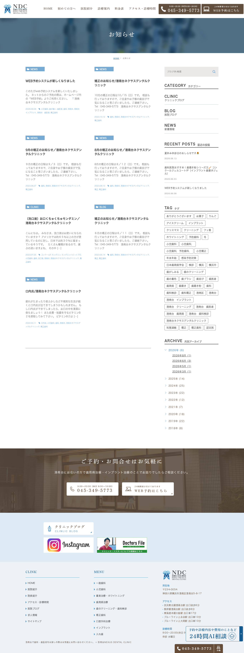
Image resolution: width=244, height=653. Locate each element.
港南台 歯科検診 (199, 313)
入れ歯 (99, 634)
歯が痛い (52, 109)
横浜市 (212, 265)
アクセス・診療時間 (38, 602)
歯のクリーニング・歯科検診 (111, 608)
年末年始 (171, 258)
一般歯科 (101, 583)
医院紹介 (32, 589)
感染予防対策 (188, 258)
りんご (212, 216)
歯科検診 (171, 293)
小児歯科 (44, 109)
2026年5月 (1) (181, 366)
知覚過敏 (171, 327)
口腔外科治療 (103, 621)
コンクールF (46, 255)
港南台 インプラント (178, 300)
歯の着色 (171, 279)
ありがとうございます (178, 216)
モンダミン (56, 255)
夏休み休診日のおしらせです (180, 153)
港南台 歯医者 (43, 112)
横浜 (201, 265)
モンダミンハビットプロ (71, 255)
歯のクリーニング (194, 272)
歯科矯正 (186, 293)
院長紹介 (32, 596)
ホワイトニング (175, 237)
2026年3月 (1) (181, 371)
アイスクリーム (175, 223)
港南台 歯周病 (175, 313)
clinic (35, 207)
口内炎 (43, 323)
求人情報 (32, 615)
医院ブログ (33, 608)
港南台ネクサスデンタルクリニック (135, 117)
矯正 (96, 189)
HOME (116, 58)
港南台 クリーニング (178, 307)
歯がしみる (172, 272)
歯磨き (182, 286)
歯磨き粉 (196, 286)
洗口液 (40, 258)
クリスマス (172, 230)
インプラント (195, 223)
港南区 (200, 293)
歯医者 (60, 109)
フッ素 (207, 230)
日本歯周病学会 (175, 265)
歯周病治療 (102, 602)
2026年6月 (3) (181, 361)
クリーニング (191, 230)
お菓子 (200, 216)
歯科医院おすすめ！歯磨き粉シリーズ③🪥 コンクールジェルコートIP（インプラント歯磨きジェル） (191, 170)
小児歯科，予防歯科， (178, 251)
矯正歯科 (54, 112)
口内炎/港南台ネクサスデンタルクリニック (53, 291)
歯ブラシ (186, 279)
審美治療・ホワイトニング (110, 596)
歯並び (200, 279)
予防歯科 (194, 237)
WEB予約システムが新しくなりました (50, 81)
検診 (191, 265)
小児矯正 (201, 251)
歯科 (65, 109)
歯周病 (170, 286)
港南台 (70, 109)
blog (102, 207)
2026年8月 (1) (181, 355)
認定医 (210, 327)
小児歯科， (187, 244)
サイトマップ (35, 621)
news (34, 69)
